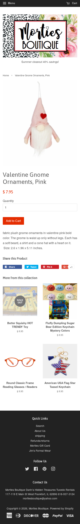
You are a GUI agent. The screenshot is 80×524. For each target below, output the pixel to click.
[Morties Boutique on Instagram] (53, 469)
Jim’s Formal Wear (40, 450)
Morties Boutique (39, 508)
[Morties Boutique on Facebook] (36, 469)
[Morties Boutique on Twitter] (27, 469)
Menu (11, 3)
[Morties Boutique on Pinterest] (44, 469)
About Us (40, 431)
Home (6, 75)
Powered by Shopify (61, 508)
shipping (40, 435)
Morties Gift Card (40, 445)
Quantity (8, 201)
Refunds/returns (40, 441)
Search (40, 426)
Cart (74, 3)
